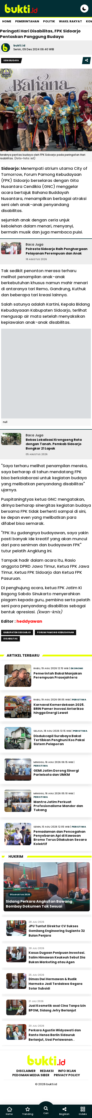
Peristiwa (79, 699)
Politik (49, 21)
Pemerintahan (27, 21)
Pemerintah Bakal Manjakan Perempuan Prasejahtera (57, 675)
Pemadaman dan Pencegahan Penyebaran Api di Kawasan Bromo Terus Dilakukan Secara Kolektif (60, 837)
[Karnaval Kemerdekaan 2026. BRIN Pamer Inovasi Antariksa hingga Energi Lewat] (17, 707)
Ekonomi (77, 668)
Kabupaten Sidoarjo (17, 632)
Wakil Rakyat (70, 21)
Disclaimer (26, 1071)
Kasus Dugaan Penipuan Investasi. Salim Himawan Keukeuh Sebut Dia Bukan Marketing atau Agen (57, 957)
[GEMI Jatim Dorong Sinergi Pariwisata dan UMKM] (17, 769)
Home (6, 21)
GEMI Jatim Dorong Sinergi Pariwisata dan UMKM (56, 772)
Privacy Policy (67, 1075)
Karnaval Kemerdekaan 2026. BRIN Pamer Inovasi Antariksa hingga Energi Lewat (58, 708)
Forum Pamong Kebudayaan (55, 632)
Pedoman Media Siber (30, 1075)
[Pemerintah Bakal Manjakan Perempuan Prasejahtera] (17, 675)
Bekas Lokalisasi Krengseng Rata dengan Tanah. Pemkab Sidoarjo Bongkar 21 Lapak (54, 444)
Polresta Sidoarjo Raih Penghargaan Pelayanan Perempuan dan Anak (57, 251)
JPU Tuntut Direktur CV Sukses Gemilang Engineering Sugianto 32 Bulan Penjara (57, 931)
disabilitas (10, 638)
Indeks (83, 1114)
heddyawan (29, 621)
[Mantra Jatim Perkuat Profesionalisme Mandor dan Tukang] (17, 801)
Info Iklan (67, 1071)
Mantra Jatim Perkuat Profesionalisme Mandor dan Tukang (58, 806)
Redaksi (47, 1071)
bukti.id (19, 45)
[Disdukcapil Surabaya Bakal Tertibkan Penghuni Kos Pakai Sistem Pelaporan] (17, 738)
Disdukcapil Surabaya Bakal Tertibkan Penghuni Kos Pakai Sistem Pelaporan (59, 740)
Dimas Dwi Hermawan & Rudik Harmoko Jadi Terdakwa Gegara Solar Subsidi (55, 984)
